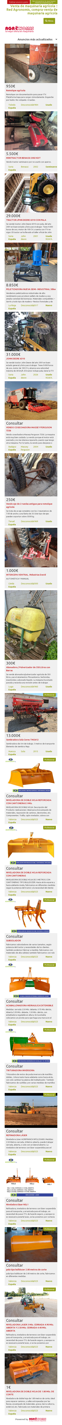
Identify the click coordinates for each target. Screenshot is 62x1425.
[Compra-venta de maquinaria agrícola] (38, 1419)
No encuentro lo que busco (44, 2)
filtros (49, 21)
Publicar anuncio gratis (18, 2)
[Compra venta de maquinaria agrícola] (20, 29)
